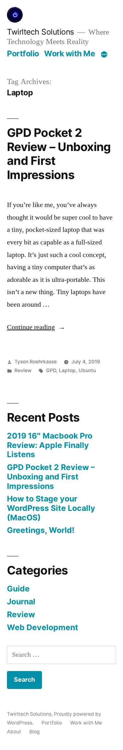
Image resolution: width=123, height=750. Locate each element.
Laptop (67, 370)
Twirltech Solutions (40, 31)
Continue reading (36, 327)
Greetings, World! (40, 530)
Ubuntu (87, 370)
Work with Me (69, 53)
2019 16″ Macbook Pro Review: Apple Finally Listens (49, 445)
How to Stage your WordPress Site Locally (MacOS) (51, 508)
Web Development (42, 627)
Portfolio (23, 53)
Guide (18, 588)
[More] (104, 55)
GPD (51, 370)
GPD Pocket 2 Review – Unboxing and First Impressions (59, 154)
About (14, 732)
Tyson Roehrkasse (36, 362)
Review (23, 370)
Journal (21, 601)
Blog (34, 732)
